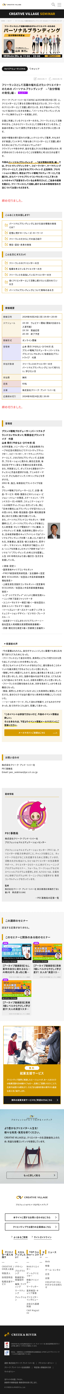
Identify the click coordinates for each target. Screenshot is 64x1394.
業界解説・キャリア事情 (33, 1291)
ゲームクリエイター (33, 1274)
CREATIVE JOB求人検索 (8, 1267)
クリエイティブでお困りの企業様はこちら (32, 1226)
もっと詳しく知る (32, 1175)
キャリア (35, 69)
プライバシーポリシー (46, 1363)
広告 (47, 1273)
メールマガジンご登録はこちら (32, 732)
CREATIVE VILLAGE (32, 13)
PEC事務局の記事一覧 (48, 897)
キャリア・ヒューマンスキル (14, 68)
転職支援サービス (8, 1282)
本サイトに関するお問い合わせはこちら (31, 1217)
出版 (47, 1278)
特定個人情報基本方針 (42, 1367)
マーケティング (20, 1291)
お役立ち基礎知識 (33, 1305)
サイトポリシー (9, 1371)
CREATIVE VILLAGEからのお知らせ (53, 1285)
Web (47, 1261)
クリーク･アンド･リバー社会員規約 (17, 1367)
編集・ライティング (20, 1285)
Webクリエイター (33, 1267)
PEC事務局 (11, 833)
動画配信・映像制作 (20, 1278)
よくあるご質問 (21, 1236)
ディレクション (20, 1298)
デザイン (19, 1266)
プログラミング (20, 1272)
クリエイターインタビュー (32, 1298)
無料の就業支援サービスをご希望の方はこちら (31, 1100)
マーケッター (33, 1286)
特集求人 (6, 1273)
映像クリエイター (33, 1281)
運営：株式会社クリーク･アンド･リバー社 (19, 1363)
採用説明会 (7, 1277)
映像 (47, 1265)
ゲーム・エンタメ (52, 1269)
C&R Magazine (33, 1311)
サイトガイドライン (43, 1236)
